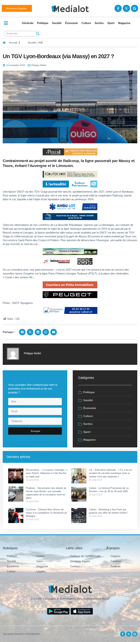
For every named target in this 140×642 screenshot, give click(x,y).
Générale (27, 23)
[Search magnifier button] (37, 33)
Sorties (99, 23)
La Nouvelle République (68, 224)
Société (56, 23)
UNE (40, 42)
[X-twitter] (126, 8)
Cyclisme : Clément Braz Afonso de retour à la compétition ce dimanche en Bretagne (46, 512)
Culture (86, 23)
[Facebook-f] (118, 8)
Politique (42, 23)
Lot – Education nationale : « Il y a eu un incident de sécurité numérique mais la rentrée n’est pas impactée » (110, 473)
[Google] (134, 8)
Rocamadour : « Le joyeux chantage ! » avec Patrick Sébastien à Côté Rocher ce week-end (46, 473)
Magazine (124, 23)
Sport (110, 23)
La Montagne (106, 224)
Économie (71, 23)
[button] (22, 332)
